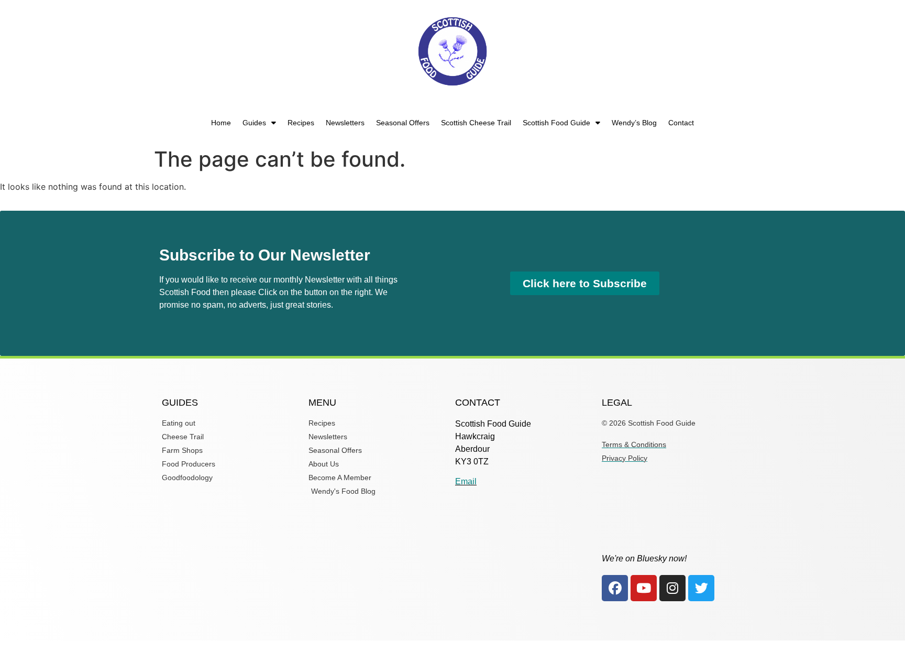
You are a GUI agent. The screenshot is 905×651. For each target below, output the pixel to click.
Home (221, 122)
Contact (681, 122)
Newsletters (345, 122)
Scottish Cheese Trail (476, 122)
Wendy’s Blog (634, 122)
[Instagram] (672, 588)
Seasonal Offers (402, 122)
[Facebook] (615, 588)
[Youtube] (644, 588)
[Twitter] (701, 588)
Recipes (301, 122)
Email (466, 481)
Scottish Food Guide (556, 122)
